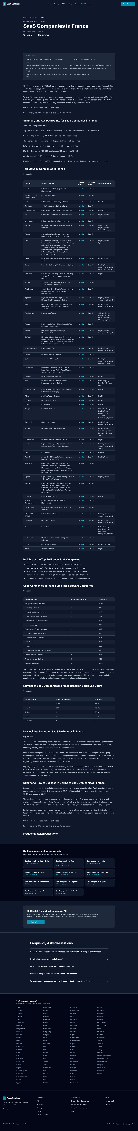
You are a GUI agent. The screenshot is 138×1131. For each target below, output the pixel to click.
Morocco (73, 1029)
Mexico (72, 1022)
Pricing (56, 4)
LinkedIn (81, 189)
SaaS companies (34, 17)
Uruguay (100, 1065)
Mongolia (73, 1025)
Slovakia (100, 1016)
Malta (72, 1016)
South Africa (101, 1022)
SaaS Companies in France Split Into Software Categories (90, 65)
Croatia (18, 1065)
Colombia (19, 1059)
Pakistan (73, 1053)
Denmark (19, 1074)
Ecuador (19, 1080)
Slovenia (100, 1019)
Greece (45, 1025)
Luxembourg (74, 1010)
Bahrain (19, 1025)
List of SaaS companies (79, 1108)
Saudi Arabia (74, 1083)
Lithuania (73, 1007)
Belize (18, 1038)
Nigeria (72, 1044)
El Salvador (47, 1007)
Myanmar (73, 1032)
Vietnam (100, 1074)
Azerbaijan (20, 1022)
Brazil (18, 1041)
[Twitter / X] (4, 1109)
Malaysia (73, 1013)
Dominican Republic (23, 1077)
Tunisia (99, 1047)
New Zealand (75, 1041)
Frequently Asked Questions (80, 74)
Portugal (73, 1068)
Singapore (100, 1013)
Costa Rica (20, 1062)
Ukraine (100, 1053)
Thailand (100, 1044)
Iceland (46, 1038)
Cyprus (18, 1068)
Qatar (72, 1074)
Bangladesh (20, 1029)
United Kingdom (103, 1059)
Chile (18, 1053)
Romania (73, 1077)
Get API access (128, 4)
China (18, 1056)
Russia (72, 1080)
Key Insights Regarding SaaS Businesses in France (88, 68)
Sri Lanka (100, 1032)
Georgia (46, 1016)
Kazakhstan (47, 1068)
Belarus (19, 1032)
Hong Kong (47, 1032)
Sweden (100, 1035)
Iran (44, 1047)
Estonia (45, 1010)
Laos (45, 1077)
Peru (72, 1059)
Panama (73, 1056)
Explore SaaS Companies (84, 4)
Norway (73, 1047)
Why (49, 4)
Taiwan (99, 1041)
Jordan (45, 1065)
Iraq (44, 1050)
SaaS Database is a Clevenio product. (122, 1124)
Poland (72, 1065)
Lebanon (46, 1083)
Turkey (99, 1050)
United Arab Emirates (104, 1056)
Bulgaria (19, 1044)
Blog (70, 4)
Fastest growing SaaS (79, 1104)
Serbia (99, 1007)
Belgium (19, 1035)
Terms (107, 1104)
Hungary (46, 1035)
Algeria (18, 1007)
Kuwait (45, 1074)
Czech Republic (21, 1071)
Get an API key (35, 922)
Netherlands (74, 1038)
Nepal (72, 1035)
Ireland (45, 1053)
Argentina (19, 1010)
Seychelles (101, 1010)
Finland (45, 1013)
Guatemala (47, 1029)
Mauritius (73, 1019)
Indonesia (46, 1044)
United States (102, 1062)
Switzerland (101, 1038)
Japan (45, 1062)
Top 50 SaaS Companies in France (82, 59)
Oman (72, 1050)
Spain (99, 1029)
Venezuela (101, 1071)
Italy (44, 1059)
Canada (19, 1050)
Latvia (45, 1080)
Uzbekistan (101, 1068)
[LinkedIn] (7, 1109)
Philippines (74, 1062)
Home (25, 17)
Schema (40, 1104)
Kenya (45, 1071)
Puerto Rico (74, 1071)
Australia (19, 1016)
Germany (46, 1019)
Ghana (45, 1022)
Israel (45, 1056)
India (45, 1041)
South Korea (101, 1025)
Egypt (18, 1083)
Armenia (19, 1013)
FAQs (64, 4)
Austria (18, 1019)
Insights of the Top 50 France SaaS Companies (42, 65)
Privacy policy (110, 1101)
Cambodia (20, 1047)
